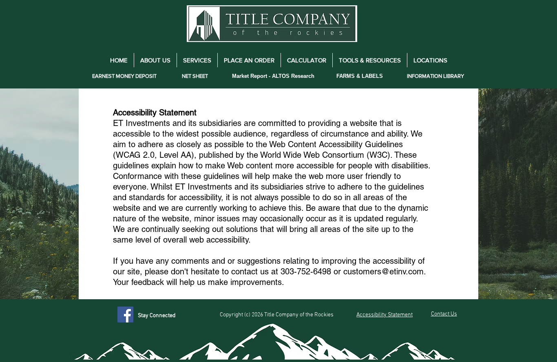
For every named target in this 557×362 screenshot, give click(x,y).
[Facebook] (125, 314)
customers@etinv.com (383, 271)
